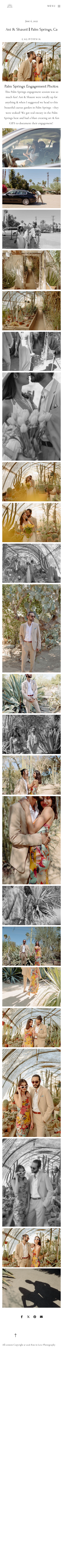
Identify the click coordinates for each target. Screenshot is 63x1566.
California (31, 39)
